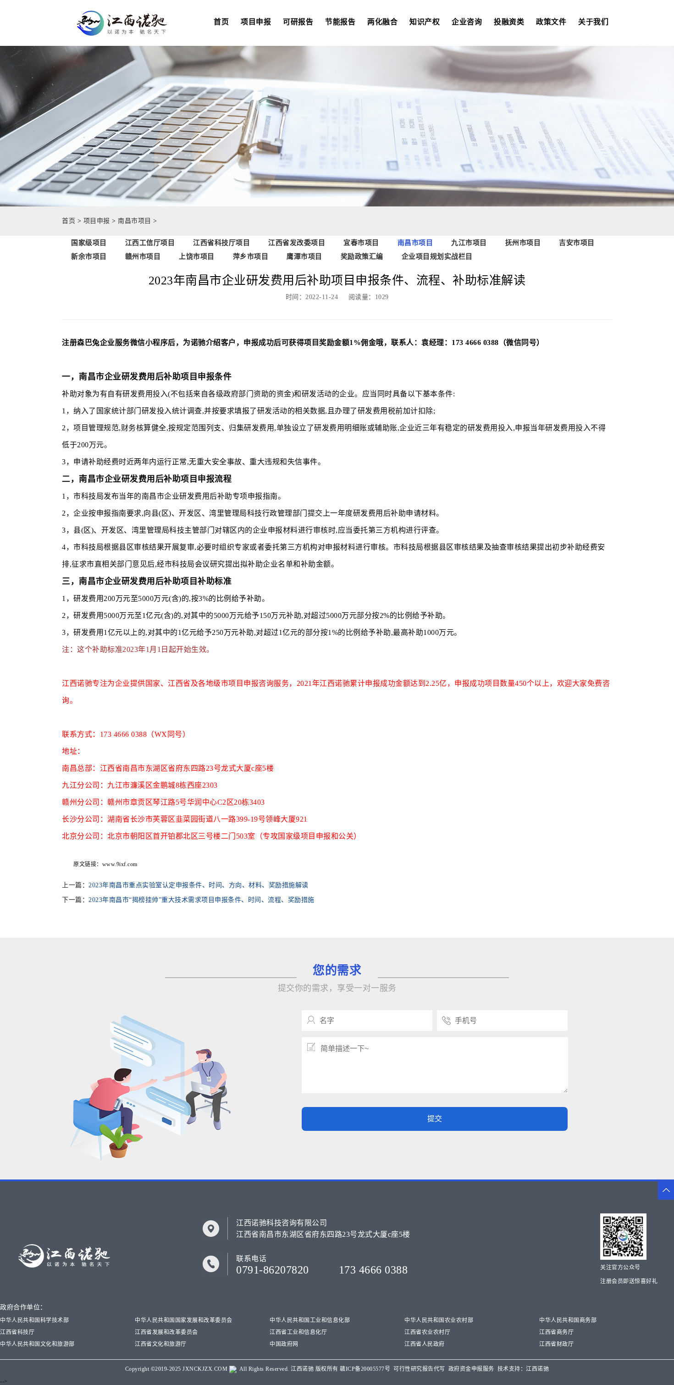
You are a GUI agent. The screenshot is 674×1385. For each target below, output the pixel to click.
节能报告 (340, 22)
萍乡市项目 (251, 256)
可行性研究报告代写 (419, 1369)
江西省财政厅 (556, 1344)
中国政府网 (284, 1344)
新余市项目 (89, 256)
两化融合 (382, 22)
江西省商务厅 (556, 1332)
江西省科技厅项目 (221, 242)
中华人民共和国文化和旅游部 (37, 1344)
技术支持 (508, 1369)
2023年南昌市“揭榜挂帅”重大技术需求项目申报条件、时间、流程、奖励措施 (201, 899)
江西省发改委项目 (296, 242)
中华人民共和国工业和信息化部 (310, 1320)
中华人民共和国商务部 (568, 1320)
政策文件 (551, 22)
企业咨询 (467, 22)
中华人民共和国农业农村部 (438, 1320)
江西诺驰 (302, 1369)
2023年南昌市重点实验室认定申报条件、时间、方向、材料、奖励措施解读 (198, 885)
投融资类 (509, 22)
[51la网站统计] (233, 1369)
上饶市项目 (197, 256)
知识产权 (424, 22)
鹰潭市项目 (304, 256)
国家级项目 (89, 242)
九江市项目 (469, 242)
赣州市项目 (143, 256)
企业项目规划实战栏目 (437, 256)
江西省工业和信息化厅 (298, 1332)
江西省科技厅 (17, 1332)
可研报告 (298, 22)
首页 (221, 22)
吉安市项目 (577, 242)
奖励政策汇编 (362, 256)
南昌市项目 (134, 220)
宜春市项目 (361, 242)
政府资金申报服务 (471, 1369)
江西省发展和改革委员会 (166, 1332)
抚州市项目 (523, 242)
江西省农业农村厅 (427, 1332)
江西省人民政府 (424, 1344)
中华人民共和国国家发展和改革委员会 (183, 1320)
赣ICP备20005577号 (365, 1369)
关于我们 (593, 22)
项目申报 (256, 22)
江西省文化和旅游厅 (161, 1344)
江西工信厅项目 (150, 242)
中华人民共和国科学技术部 (34, 1320)
